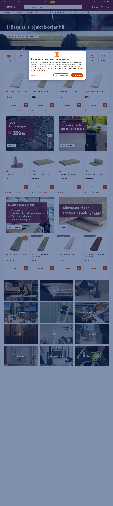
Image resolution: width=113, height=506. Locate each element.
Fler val (33, 75)
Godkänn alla (77, 75)
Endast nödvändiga (61, 75)
